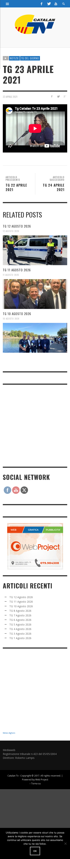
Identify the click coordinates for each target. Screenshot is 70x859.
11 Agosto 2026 (11, 274)
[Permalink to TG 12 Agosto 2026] (35, 250)
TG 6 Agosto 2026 (20, 620)
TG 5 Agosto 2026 (20, 624)
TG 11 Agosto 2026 (17, 270)
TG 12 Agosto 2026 (17, 226)
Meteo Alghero (9, 733)
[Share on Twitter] (58, 96)
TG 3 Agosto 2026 (20, 633)
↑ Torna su (35, 783)
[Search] (7, 3)
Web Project (41, 779)
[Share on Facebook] (51, 96)
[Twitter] (48, 3)
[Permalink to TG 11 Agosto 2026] (35, 294)
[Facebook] (41, 3)
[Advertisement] (35, 425)
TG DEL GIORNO (30, 58)
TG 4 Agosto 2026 (20, 629)
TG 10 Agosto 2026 (17, 313)
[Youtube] (55, 3)
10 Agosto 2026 (11, 318)
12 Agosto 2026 (11, 231)
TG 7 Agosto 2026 (20, 615)
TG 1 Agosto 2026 (20, 638)
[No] (65, 843)
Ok (35, 851)
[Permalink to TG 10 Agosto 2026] (35, 338)
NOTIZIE (14, 58)
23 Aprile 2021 (10, 97)
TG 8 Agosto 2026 (20, 610)
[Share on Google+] (64, 96)
